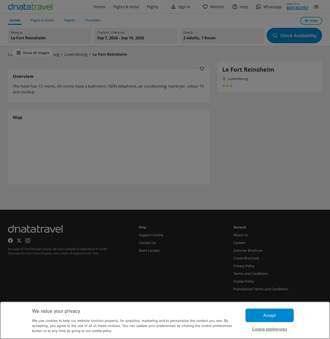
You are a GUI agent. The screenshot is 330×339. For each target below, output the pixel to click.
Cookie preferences (269, 329)
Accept (269, 315)
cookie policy (102, 330)
